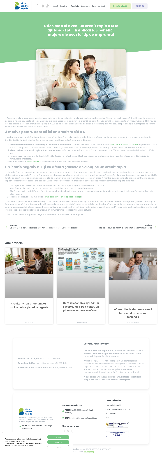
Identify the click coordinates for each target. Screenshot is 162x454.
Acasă (55, 6)
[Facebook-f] (64, 431)
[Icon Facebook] (37, 6)
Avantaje (75, 6)
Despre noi (85, 6)
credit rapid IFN (34, 161)
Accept (58, 437)
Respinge (58, 442)
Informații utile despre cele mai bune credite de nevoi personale (133, 313)
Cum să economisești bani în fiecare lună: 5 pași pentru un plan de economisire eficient (81, 306)
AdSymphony (89, 451)
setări (31, 445)
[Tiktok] (71, 431)
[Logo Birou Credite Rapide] (22, 6)
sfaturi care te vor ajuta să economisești (62, 196)
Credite (63, 6)
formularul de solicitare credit (124, 144)
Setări (58, 447)
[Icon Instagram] (42, 6)
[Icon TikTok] (47, 6)
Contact (101, 6)
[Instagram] (68, 431)
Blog (94, 6)
